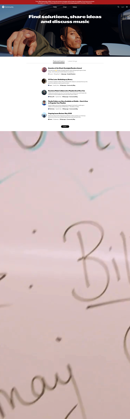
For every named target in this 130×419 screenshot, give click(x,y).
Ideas (75, 7)
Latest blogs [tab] (72, 61)
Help (55, 7)
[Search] (118, 7)
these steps (73, 3)
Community (9, 7)
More (64, 126)
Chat (64, 7)
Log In (122, 7)
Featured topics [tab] (59, 61)
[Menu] (127, 7)
